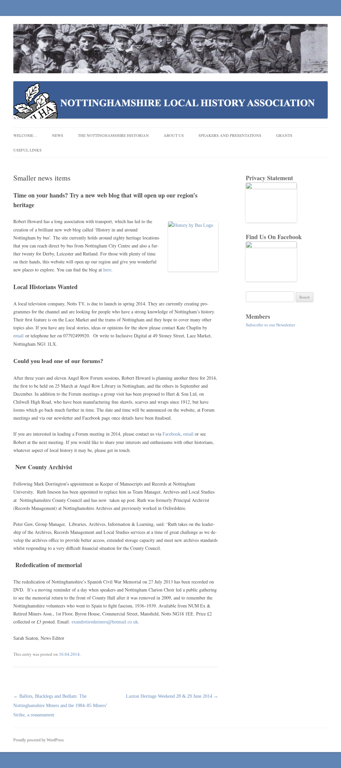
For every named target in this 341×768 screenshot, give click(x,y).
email (18, 335)
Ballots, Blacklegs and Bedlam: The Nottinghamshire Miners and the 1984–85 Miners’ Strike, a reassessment (60, 705)
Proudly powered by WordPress (38, 740)
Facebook (171, 434)
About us (174, 135)
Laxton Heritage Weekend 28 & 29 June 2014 (172, 696)
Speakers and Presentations (229, 135)
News (57, 135)
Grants (284, 135)
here (107, 269)
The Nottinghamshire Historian (113, 135)
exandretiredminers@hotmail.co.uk (105, 621)
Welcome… (25, 135)
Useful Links (27, 150)
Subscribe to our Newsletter (270, 324)
